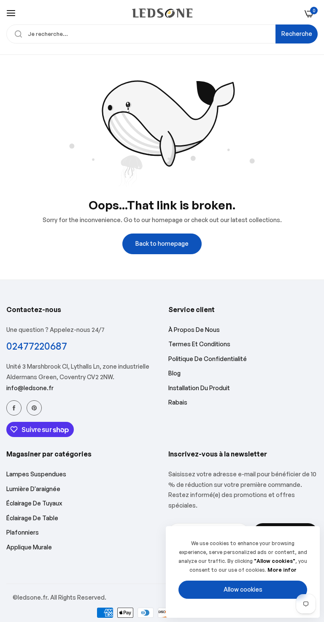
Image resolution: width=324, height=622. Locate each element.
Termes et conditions (199, 344)
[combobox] (162, 33)
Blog (174, 373)
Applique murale (29, 547)
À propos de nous (194, 329)
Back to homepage (162, 243)
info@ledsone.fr (30, 387)
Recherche (296, 33)
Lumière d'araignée (33, 488)
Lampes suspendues (36, 474)
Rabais (177, 402)
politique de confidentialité (207, 358)
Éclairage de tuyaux (34, 503)
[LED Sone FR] (162, 13)
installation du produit (199, 387)
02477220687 (36, 346)
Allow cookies (243, 589)
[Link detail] (14, 408)
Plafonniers (22, 532)
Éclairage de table (32, 518)
